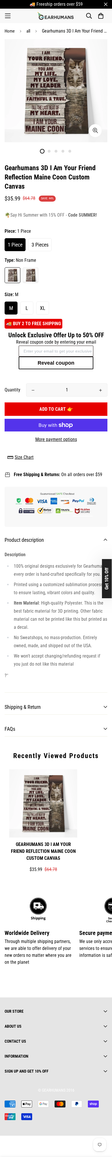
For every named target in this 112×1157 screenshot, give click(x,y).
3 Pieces (40, 245)
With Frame (30, 275)
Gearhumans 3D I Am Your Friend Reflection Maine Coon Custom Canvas (43, 851)
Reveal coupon (56, 363)
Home (10, 31)
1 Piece (15, 245)
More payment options (56, 439)
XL (42, 308)
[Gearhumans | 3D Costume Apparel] (56, 15)
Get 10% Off (106, 579)
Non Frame (12, 275)
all (28, 31)
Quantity (12, 390)
